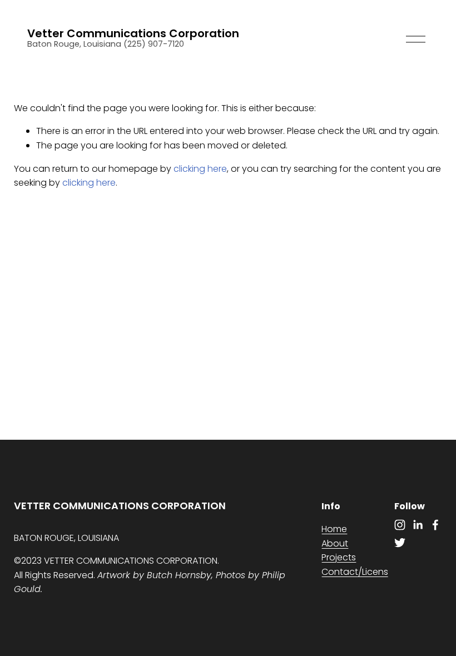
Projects (338, 557)
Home (334, 529)
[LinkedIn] (417, 524)
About (334, 543)
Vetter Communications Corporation (133, 33)
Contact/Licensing (361, 571)
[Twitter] (399, 542)
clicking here (200, 168)
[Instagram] (399, 524)
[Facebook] (435, 524)
